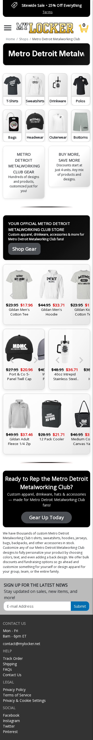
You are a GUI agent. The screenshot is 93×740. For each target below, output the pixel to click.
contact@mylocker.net (21, 643)
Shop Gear (24, 248)
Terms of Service (17, 695)
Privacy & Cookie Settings (24, 700)
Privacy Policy (14, 689)
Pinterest (10, 731)
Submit (80, 606)
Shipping (10, 663)
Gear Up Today (46, 517)
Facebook (11, 715)
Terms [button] (47, 12)
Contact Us (12, 674)
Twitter (9, 726)
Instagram (11, 720)
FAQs (7, 669)
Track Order (13, 658)
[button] (8, 28)
